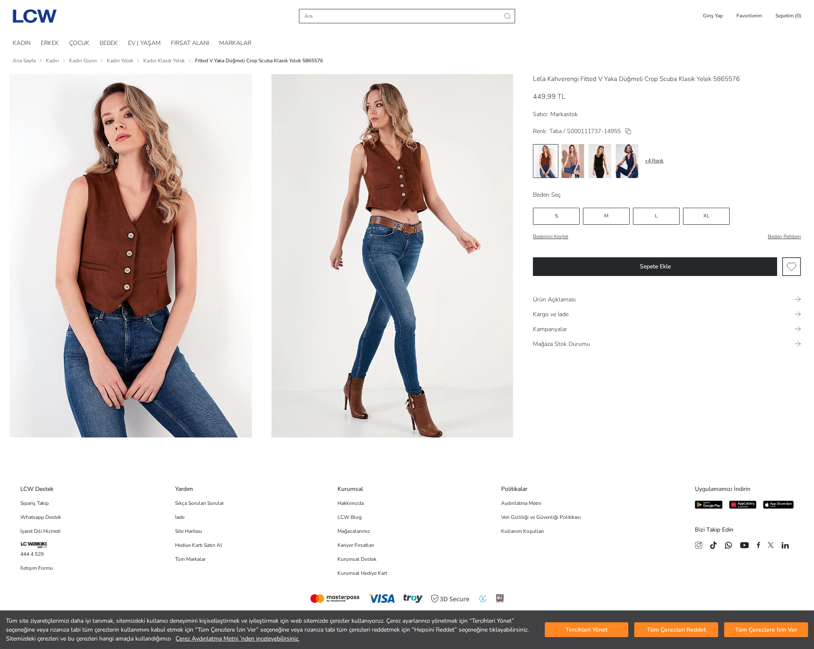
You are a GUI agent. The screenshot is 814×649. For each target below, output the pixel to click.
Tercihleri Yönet (587, 630)
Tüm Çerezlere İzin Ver (766, 630)
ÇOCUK (79, 43)
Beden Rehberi (784, 236)
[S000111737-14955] (628, 131)
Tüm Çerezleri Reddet (676, 630)
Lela (539, 79)
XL (706, 215)
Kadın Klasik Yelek (164, 60)
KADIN (22, 43)
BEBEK (109, 43)
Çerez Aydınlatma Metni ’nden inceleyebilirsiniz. (237, 639)
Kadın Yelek (120, 60)
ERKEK (50, 43)
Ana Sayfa (24, 60)
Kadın (52, 60)
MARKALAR (235, 43)
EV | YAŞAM (144, 43)
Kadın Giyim (83, 60)
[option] (545, 161)
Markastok (564, 114)
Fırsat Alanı (190, 43)
